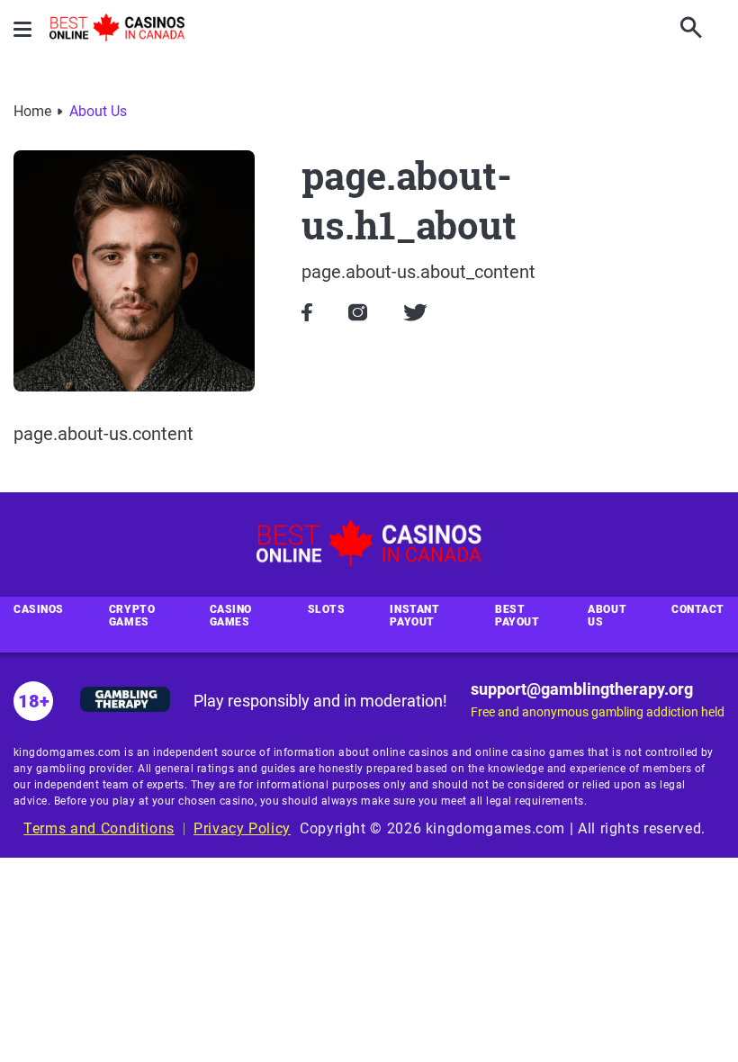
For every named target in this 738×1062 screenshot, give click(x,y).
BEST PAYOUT (517, 615)
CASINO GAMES (231, 615)
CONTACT (697, 609)
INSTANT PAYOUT (414, 615)
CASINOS (39, 609)
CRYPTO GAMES (132, 615)
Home (32, 111)
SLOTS (327, 609)
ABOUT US (607, 615)
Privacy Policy (242, 828)
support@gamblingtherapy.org (582, 689)
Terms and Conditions (99, 828)
